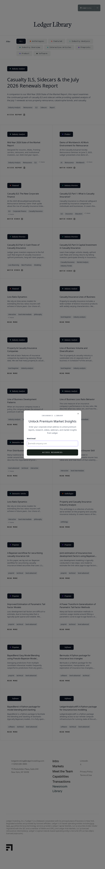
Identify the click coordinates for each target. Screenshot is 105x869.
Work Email (31, 439)
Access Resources (52, 452)
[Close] (78, 414)
